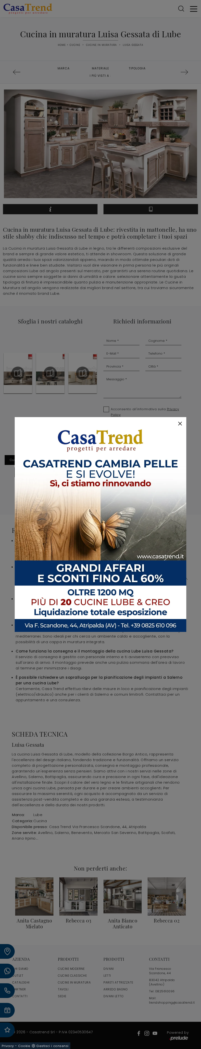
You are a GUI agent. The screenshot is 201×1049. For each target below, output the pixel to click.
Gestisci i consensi (52, 1046)
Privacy (8, 1046)
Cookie (24, 1046)
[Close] (180, 423)
